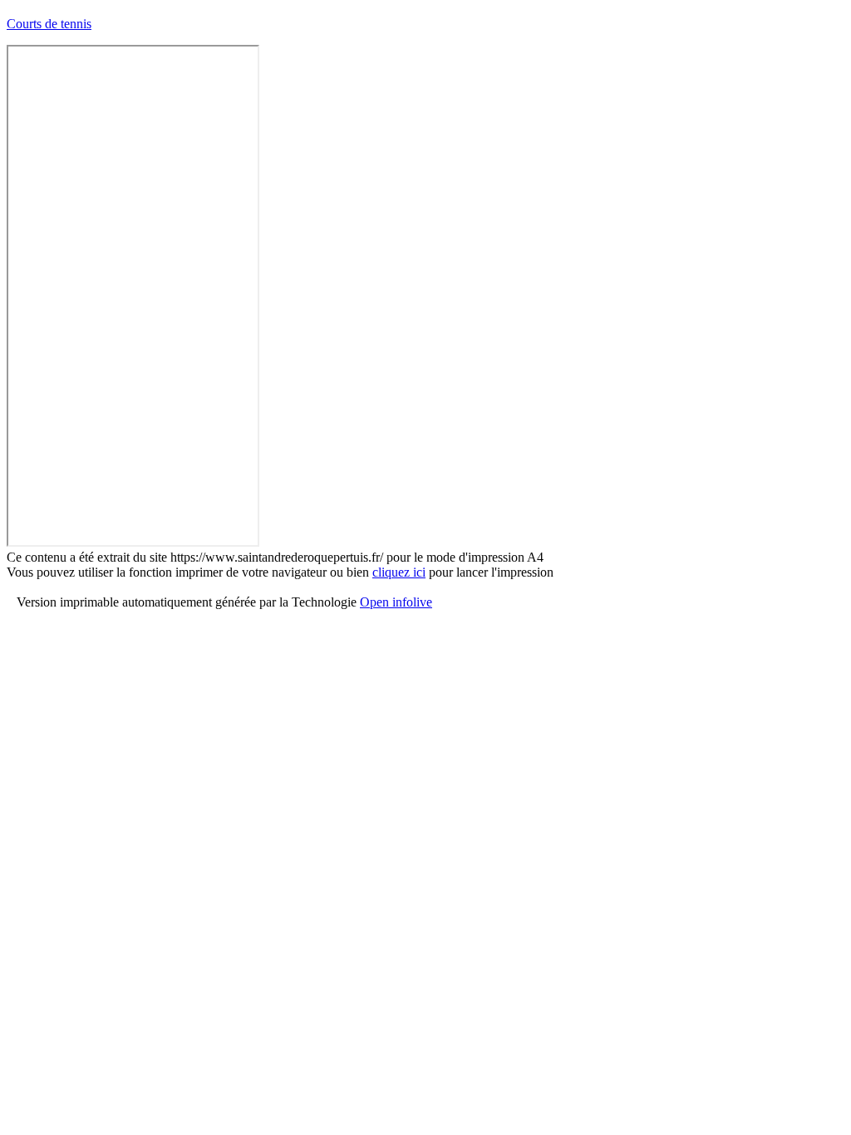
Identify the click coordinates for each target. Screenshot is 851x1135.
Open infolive (396, 602)
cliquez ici (399, 572)
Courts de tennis (49, 24)
